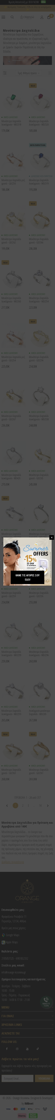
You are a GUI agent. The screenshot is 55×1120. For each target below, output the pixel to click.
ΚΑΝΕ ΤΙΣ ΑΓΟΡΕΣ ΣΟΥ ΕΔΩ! (27, 577)
